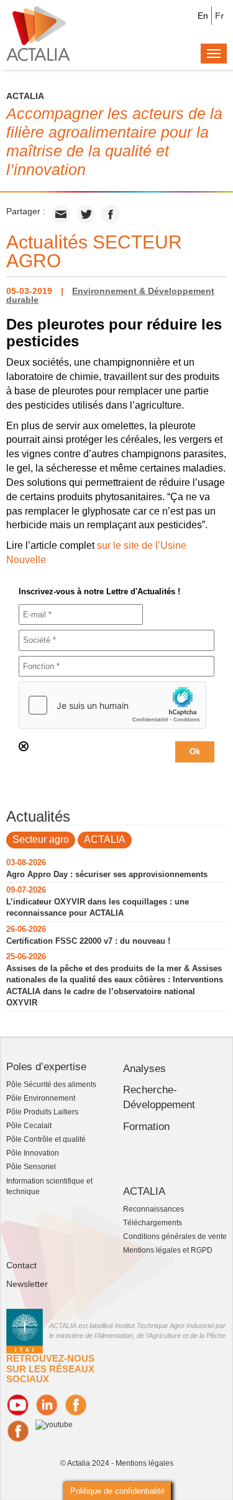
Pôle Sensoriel (31, 1166)
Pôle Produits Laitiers (42, 1112)
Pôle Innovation (32, 1153)
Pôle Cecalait (29, 1125)
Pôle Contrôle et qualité (46, 1139)
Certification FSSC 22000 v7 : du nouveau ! (88, 941)
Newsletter (27, 1284)
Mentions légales (144, 1463)
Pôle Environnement (40, 1098)
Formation (146, 1126)
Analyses (144, 1069)
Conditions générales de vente (175, 1236)
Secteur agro (40, 839)
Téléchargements (152, 1222)
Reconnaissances (153, 1209)
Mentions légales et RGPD (167, 1250)
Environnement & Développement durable (110, 295)
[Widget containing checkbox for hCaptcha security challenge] (112, 705)
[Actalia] (38, 33)
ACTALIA (105, 839)
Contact (21, 1265)
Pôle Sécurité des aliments (51, 1084)
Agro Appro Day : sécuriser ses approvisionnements (107, 874)
